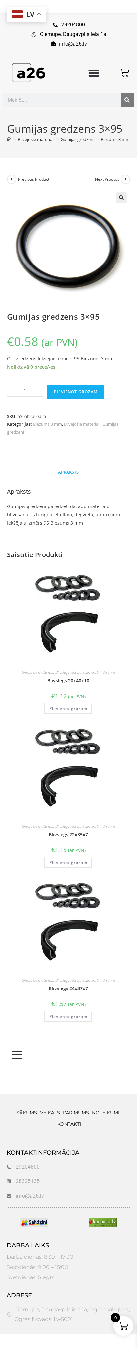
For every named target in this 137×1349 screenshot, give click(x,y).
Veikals (50, 1113)
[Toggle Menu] (17, 1055)
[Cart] (124, 72)
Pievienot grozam (76, 392)
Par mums (76, 1113)
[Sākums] (9, 139)
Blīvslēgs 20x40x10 (68, 680)
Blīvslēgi (61, 672)
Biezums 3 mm (47, 424)
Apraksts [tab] (68, 472)
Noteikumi (105, 1113)
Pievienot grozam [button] (68, 708)
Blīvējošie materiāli (82, 424)
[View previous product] (11, 179)
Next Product (107, 179)
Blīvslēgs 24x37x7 (68, 988)
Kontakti (69, 1124)
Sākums (26, 1113)
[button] (94, 73)
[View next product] (125, 179)
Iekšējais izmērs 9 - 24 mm (92, 672)
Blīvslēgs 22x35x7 (68, 834)
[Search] (127, 100)
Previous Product (33, 179)
